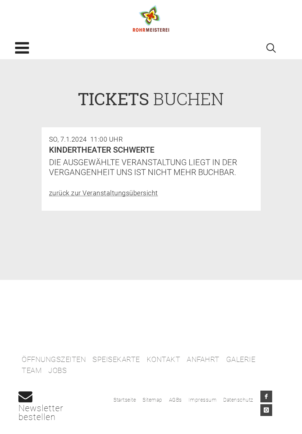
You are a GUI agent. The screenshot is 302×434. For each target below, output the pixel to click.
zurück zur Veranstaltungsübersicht (103, 193)
